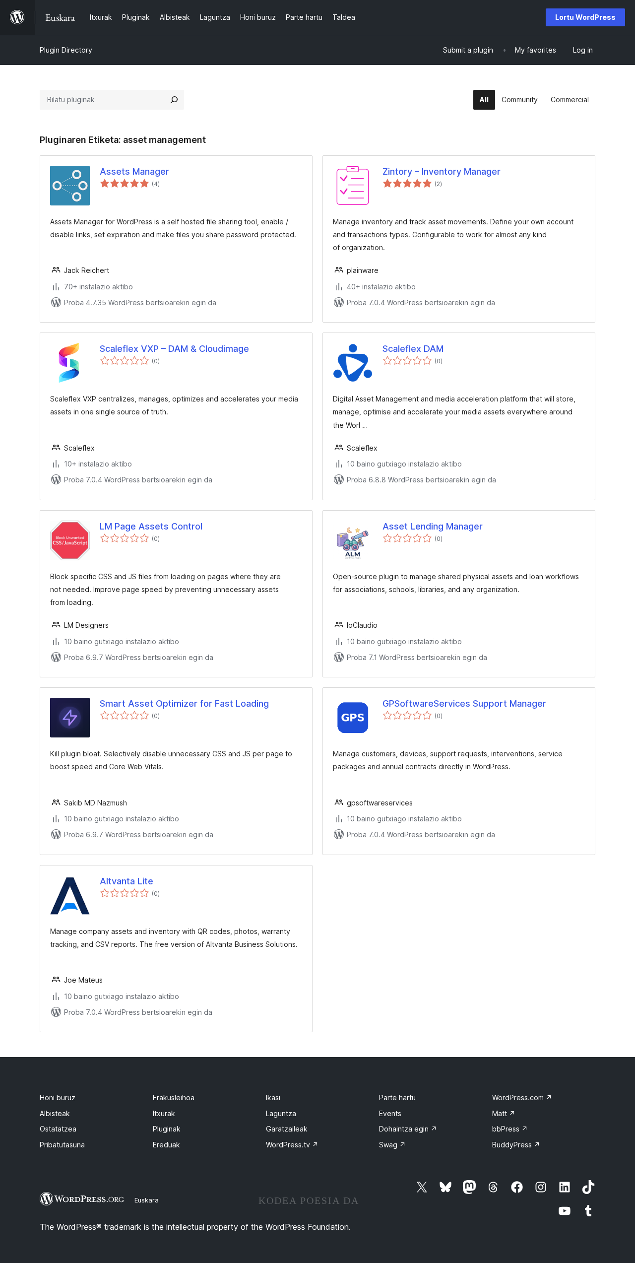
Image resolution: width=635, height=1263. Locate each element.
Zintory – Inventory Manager (441, 171)
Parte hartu (397, 1097)
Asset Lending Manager (432, 526)
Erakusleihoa (173, 1097)
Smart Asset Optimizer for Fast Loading (184, 703)
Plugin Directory (66, 50)
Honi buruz (57, 1097)
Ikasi (273, 1097)
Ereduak (166, 1144)
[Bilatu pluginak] (174, 100)
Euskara (146, 1200)
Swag (392, 1144)
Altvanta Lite (126, 881)
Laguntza (281, 1113)
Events (390, 1113)
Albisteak (55, 1113)
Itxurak (164, 1113)
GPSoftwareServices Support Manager (464, 703)
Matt (503, 1113)
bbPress (510, 1129)
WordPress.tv (292, 1144)
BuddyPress (516, 1144)
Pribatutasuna (62, 1144)
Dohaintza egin (408, 1129)
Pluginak (167, 1129)
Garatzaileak (287, 1129)
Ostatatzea (58, 1129)
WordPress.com (522, 1097)
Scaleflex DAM (413, 348)
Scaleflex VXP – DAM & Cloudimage (174, 348)
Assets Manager (134, 171)
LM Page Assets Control (151, 526)
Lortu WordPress (585, 17)
